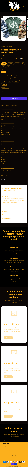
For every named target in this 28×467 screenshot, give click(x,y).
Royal (23, 71)
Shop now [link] (8, 337)
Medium (11, 63)
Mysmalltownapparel (12, 466)
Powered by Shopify (18, 466)
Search (4, 446)
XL (23, 63)
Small (3, 63)
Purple (9, 71)
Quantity (3, 87)
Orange (17, 71)
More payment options (14, 101)
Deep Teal (10, 78)
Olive (3, 71)
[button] (1, 6)
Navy (3, 78)
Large (17, 63)
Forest (18, 78)
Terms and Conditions (8, 449)
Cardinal (4, 84)
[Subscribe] (23, 440)
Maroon (4, 75)
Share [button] (4, 179)
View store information (7, 109)
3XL (9, 66)
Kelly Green (12, 75)
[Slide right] (16, 43)
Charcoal (16, 81)
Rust (9, 81)
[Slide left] (11, 43)
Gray (3, 81)
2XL (3, 66)
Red (19, 75)
